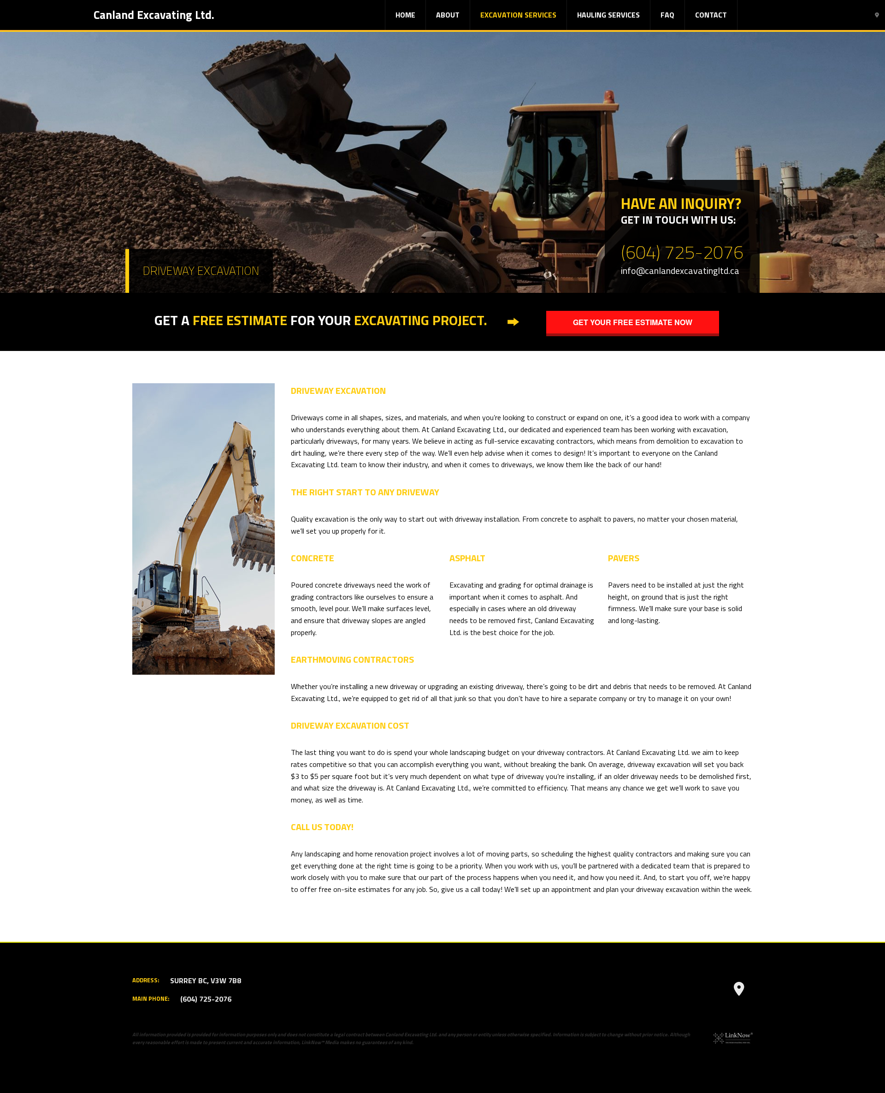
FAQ (667, 14)
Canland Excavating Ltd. (154, 15)
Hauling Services (608, 14)
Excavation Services (518, 14)
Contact (711, 14)
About (448, 14)
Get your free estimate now (632, 322)
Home (405, 14)
